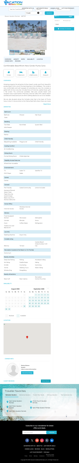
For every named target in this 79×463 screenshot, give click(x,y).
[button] (24, 35)
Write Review (45, 381)
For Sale (46, 452)
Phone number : (50, 454)
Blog (43, 449)
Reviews (18, 61)
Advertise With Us (28, 8)
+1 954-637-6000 (50, 455)
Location (40, 59)
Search (49, 13)
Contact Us (41, 455)
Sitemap (35, 455)
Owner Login (54, 8)
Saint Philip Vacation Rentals (41, 408)
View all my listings (27, 372)
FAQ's (26, 455)
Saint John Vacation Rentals (17, 411)
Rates (23, 59)
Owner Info (9, 61)
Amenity (16, 59)
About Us (39, 446)
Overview (8, 59)
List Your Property (67, 8)
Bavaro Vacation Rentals (12, 16)
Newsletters (50, 449)
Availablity (30, 59)
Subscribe (51, 432)
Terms (30, 455)
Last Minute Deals (42, 8)
